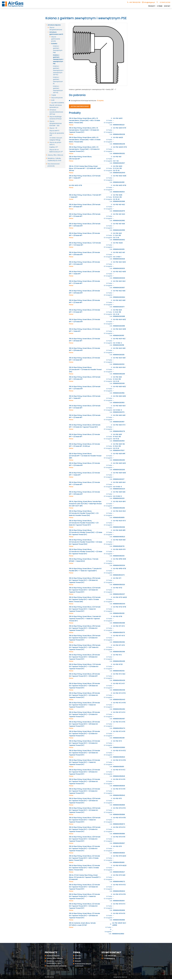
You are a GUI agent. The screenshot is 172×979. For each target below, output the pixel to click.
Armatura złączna (54, 25)
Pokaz (71, 125)
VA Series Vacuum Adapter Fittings (55, 139)
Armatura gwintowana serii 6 (56, 33)
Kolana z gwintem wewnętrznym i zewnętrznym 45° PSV (58, 70)
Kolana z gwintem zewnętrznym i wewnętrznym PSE (58, 59)
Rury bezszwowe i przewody (54, 165)
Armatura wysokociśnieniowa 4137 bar (56, 112)
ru (169, 2)
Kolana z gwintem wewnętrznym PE (58, 80)
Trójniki (53, 95)
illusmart (124, 977)
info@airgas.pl (149, 2)
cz (161, 2)
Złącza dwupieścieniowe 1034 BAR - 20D (55, 123)
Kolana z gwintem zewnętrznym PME (57, 49)
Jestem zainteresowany (80, 106)
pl (165, 2)
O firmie (159, 6)
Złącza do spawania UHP (56, 134)
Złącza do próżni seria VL (55, 143)
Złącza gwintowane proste (55, 39)
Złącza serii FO (54, 131)
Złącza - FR (53, 128)
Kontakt (167, 6)
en (163, 2)
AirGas (52, 977)
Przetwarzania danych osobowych (83, 965)
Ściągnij (100, 101)
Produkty (151, 6)
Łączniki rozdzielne (57, 103)
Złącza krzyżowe (57, 98)
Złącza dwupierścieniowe (55, 28)
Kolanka (54, 44)
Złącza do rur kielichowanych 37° (56, 151)
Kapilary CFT (53, 147)
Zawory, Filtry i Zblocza (55, 155)
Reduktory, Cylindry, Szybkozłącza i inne (54, 159)
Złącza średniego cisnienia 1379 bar (55, 118)
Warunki (78, 961)
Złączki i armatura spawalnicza (55, 106)
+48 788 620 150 (134, 2)
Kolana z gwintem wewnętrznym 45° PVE (58, 89)
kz (167, 2)
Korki (52, 100)
